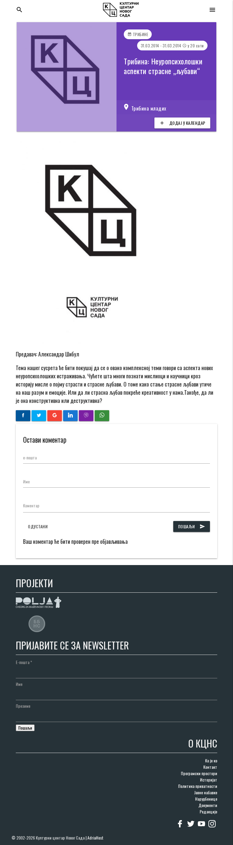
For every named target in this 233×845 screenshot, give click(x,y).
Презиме (23, 706)
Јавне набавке (205, 792)
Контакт (210, 767)
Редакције (208, 811)
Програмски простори (199, 773)
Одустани (38, 526)
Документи (207, 805)
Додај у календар (182, 123)
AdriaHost (95, 837)
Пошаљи (191, 526)
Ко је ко (211, 760)
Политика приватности (197, 786)
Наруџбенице (206, 799)
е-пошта (30, 457)
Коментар (31, 505)
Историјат (208, 779)
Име (26, 481)
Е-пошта (24, 662)
